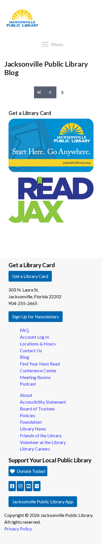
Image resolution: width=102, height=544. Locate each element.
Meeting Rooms (35, 377)
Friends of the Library (40, 435)
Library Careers (35, 448)
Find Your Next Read (40, 363)
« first (39, 92)
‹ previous (51, 92)
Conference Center (38, 370)
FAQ (24, 330)
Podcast (28, 383)
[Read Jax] (51, 199)
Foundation (31, 422)
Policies (27, 415)
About (26, 395)
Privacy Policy (18, 528)
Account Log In (34, 337)
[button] (12, 486)
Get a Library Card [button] (30, 276)
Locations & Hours (38, 343)
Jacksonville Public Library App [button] (42, 501)
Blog (24, 357)
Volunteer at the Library (43, 442)
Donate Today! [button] (31, 471)
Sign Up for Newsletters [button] (35, 316)
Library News (33, 428)
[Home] (20, 1)
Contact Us (31, 350)
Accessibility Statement (43, 401)
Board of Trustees (37, 408)
